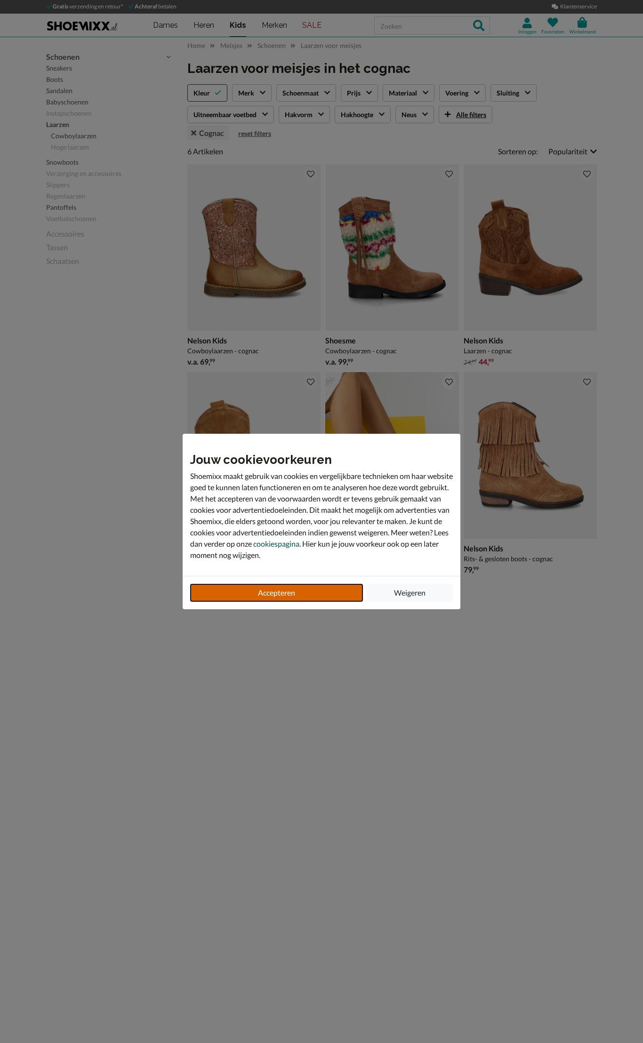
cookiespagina (276, 543)
